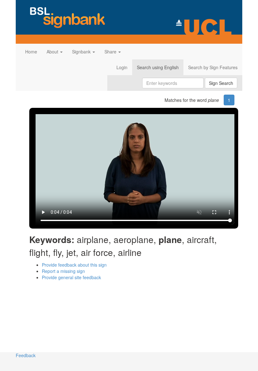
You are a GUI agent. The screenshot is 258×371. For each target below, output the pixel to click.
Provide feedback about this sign (74, 265)
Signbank (82, 51)
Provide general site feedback (71, 277)
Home (31, 51)
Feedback (26, 355)
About (53, 51)
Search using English (158, 67)
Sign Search (221, 83)
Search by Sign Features (213, 67)
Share (111, 51)
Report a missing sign (63, 271)
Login (121, 67)
